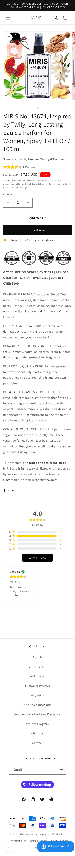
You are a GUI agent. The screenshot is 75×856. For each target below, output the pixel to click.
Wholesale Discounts (37, 705)
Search (37, 657)
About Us (37, 733)
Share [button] (12, 490)
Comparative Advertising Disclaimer (37, 714)
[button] (8, 17)
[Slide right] (46, 107)
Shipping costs (10, 180)
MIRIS (21, 834)
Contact (37, 743)
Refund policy (57, 834)
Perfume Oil (38, 676)
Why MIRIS (37, 695)
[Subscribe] (61, 770)
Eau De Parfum (38, 667)
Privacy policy (18, 840)
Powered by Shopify (35, 834)
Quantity (8, 194)
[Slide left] (28, 107)
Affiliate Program (37, 724)
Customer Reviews (37, 686)
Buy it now (37, 230)
